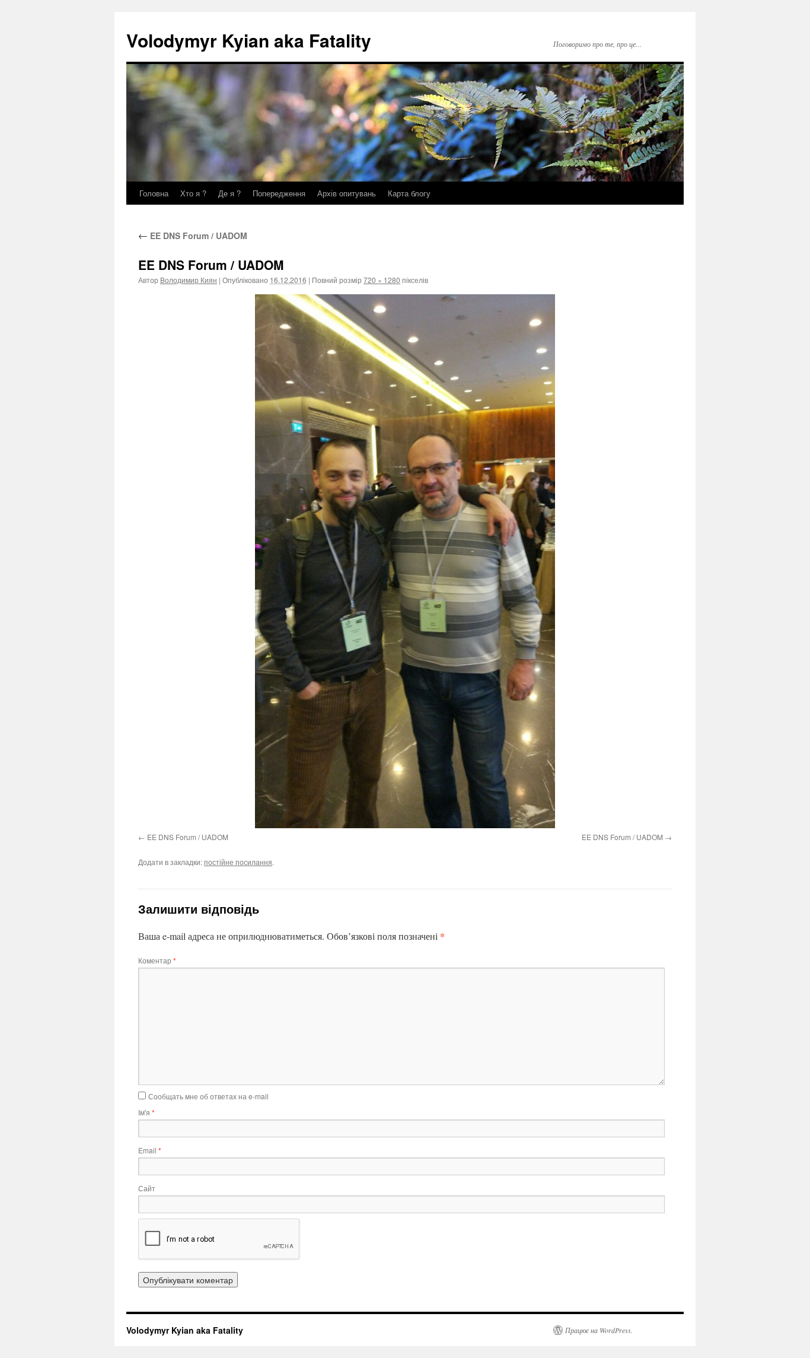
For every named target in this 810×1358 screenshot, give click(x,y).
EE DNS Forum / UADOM (192, 235)
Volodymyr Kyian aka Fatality (248, 40)
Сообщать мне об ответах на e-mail (208, 1096)
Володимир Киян (188, 280)
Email (149, 1150)
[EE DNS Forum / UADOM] (405, 561)
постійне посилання (238, 862)
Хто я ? (193, 193)
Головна (153, 193)
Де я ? (229, 193)
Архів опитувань (346, 193)
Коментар (157, 960)
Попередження (279, 193)
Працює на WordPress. (599, 1330)
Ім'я (146, 1112)
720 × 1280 (381, 280)
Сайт (146, 1188)
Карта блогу (409, 193)
